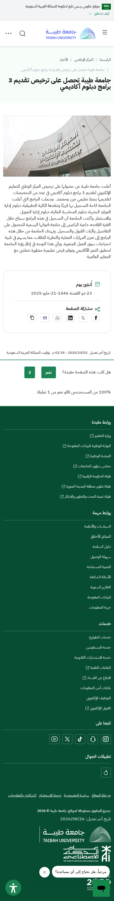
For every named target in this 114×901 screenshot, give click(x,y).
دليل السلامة (102, 546)
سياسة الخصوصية (76, 795)
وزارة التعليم (103, 436)
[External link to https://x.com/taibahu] (67, 739)
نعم (49, 372)
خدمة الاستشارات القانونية (92, 657)
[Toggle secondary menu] (8, 33)
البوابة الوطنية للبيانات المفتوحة (89, 446)
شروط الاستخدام (50, 795)
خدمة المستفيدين (98, 647)
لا (30, 372)
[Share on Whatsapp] (57, 317)
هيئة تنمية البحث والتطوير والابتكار (88, 497)
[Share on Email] (45, 317)
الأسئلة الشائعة (100, 577)
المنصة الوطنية (100, 456)
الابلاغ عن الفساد (99, 678)
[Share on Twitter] (83, 317)
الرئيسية (105, 59)
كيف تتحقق (101, 13)
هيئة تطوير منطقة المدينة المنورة (88, 487)
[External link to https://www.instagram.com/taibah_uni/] (106, 739)
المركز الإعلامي (83, 59)
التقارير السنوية (100, 587)
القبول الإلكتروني (100, 708)
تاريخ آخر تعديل (100, 352)
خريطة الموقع (101, 795)
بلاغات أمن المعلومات (95, 688)
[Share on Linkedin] (70, 317)
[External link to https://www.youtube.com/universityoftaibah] (54, 739)
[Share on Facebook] (95, 317)
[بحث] (22, 33)
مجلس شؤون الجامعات (94, 466)
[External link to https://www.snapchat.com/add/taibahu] (93, 739)
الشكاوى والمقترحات (22, 795)
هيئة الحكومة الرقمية (96, 476)
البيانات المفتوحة (99, 597)
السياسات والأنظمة (97, 526)
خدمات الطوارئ (100, 637)
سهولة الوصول (100, 557)
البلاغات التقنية (100, 668)
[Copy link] (32, 317)
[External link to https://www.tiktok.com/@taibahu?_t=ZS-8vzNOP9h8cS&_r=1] (80, 739)
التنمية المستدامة (99, 567)
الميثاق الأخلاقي (101, 536)
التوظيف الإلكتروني (98, 698)
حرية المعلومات (100, 607)
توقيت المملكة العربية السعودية (28, 352)
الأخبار (64, 59)
